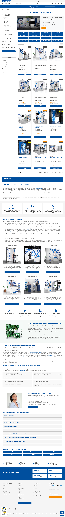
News (4, 488)
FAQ (53, 180)
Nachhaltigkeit (27, 180)
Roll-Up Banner (36, 485)
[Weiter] (60, 172)
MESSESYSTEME (6, 25)
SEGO (37, 6)
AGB (47, 508)
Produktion (5, 180)
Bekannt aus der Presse (6, 494)
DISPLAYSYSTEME (6, 14)
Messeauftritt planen (43, 180)
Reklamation (20, 491)
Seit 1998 (11, 208)
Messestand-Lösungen (35, 180)
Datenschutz (52, 508)
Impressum (43, 508)
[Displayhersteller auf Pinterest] (15, 508)
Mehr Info (44, 27)
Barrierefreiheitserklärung (7, 492)
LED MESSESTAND (6, 33)
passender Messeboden (22, 357)
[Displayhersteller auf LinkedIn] (12, 508)
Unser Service (53, 208)
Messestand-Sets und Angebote (35, 352)
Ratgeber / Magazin (21, 495)
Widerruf (19, 492)
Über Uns (4, 485)
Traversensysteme (32, 7)
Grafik (19, 486)
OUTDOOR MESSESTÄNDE (8, 38)
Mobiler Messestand (37, 491)
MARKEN (4, 45)
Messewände (52, 451)
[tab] (9, 53)
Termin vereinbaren (33, 407)
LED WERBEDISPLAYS (7, 41)
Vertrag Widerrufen (25, 503)
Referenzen (5, 486)
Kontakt (19, 485)
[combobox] (26, 3)
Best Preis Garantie (21, 498)
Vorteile (23, 180)
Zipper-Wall (29, 229)
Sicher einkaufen (21, 494)
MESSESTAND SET (6, 23)
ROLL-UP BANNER (6, 15)
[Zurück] (53, 172)
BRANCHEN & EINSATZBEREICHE (9, 47)
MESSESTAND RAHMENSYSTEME (9, 31)
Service (9, 180)
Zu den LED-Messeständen (32, 271)
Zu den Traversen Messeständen (12, 271)
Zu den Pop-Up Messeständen (52, 271)
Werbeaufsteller (53, 454)
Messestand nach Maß (32, 208)
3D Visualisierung (21, 488)
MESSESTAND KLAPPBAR (8, 34)
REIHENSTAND (6, 19)
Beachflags (33, 454)
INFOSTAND (6, 35)
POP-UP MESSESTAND (7, 27)
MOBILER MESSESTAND (7, 26)
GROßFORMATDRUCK (7, 44)
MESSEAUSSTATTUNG (7, 40)
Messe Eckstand (10, 231)
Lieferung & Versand (21, 489)
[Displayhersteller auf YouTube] (9, 508)
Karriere (4, 489)
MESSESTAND (5, 17)
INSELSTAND (6, 22)
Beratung (49, 180)
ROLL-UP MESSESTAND (7, 30)
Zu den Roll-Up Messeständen (12, 303)
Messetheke (23, 356)
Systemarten (18, 180)
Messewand (50, 355)
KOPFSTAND (6, 21)
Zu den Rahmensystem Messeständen (53, 303)
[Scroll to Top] (62, 515)
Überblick (13, 180)
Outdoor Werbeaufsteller (50, 6)
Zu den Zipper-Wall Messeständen (32, 303)
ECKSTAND (5, 18)
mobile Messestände (38, 188)
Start (3, 9)
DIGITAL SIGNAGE (6, 43)
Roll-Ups (12, 451)
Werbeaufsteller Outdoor (38, 495)
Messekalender (22, 370)
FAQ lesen (50, 27)
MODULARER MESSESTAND (8, 37)
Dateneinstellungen (59, 508)
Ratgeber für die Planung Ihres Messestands (48, 367)
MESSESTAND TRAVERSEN (8, 29)
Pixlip (30, 6)
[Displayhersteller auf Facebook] (6, 508)
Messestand (35, 494)
